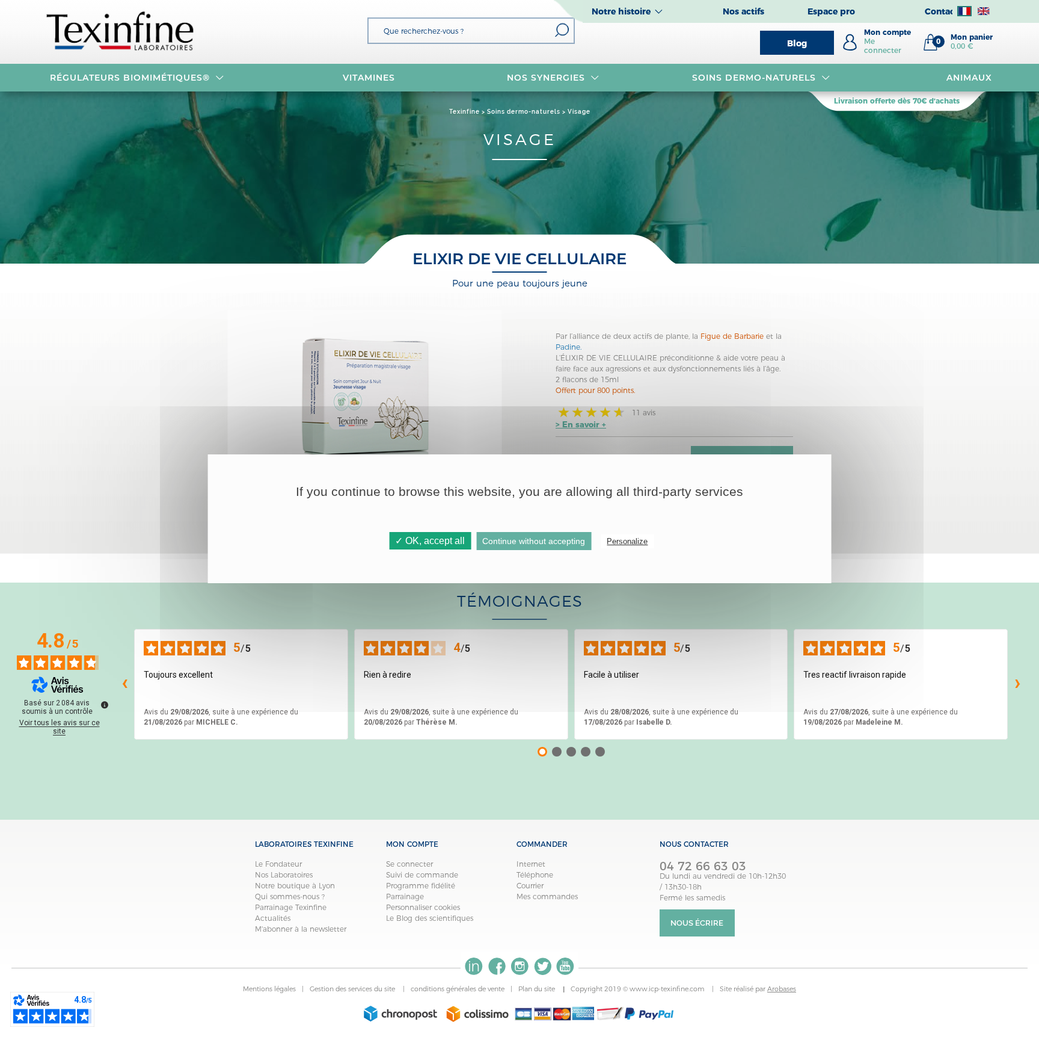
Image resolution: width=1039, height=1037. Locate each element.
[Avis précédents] (124, 684)
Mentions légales (269, 989)
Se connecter (409, 863)
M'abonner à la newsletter (300, 928)
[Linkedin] (474, 966)
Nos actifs (743, 11)
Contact (941, 11)
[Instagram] (519, 966)
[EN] (983, 11)
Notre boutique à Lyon (295, 885)
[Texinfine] (120, 30)
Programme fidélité (420, 885)
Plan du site (537, 989)
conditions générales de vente (457, 989)
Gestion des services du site (353, 989)
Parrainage (405, 896)
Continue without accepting (533, 541)
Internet (530, 863)
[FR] (964, 11)
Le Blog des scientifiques (429, 918)
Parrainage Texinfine (290, 907)
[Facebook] (497, 966)
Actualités (272, 918)
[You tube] (565, 966)
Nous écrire (696, 922)
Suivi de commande (422, 874)
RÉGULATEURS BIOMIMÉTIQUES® (130, 77)
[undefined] (104, 705)
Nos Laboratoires (284, 874)
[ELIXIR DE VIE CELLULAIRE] (364, 398)
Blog (797, 43)
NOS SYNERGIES (546, 77)
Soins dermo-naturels (754, 77)
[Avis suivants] (1017, 684)
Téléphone (534, 874)
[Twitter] (542, 966)
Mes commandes (547, 896)
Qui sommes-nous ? (290, 896)
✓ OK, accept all (430, 541)
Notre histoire (621, 11)
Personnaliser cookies (423, 907)
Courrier (530, 885)
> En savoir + (581, 424)
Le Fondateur (278, 863)
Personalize (627, 541)
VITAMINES (369, 77)
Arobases (781, 989)
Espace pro (831, 11)
